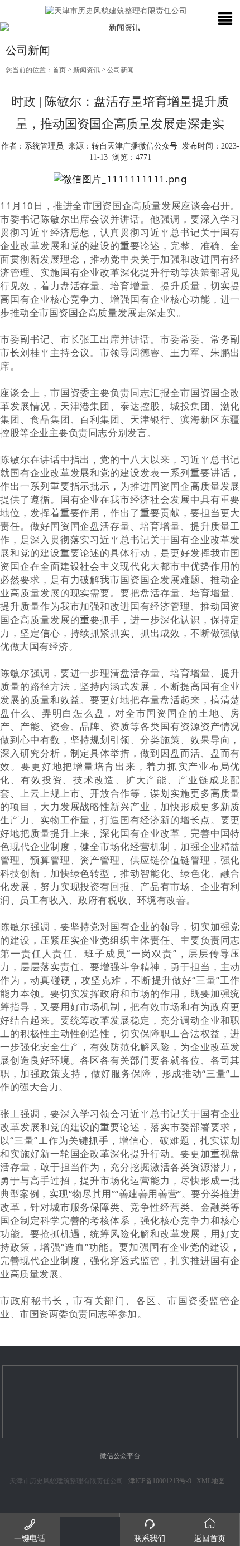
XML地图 (210, 1481)
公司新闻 (120, 70)
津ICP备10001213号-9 (159, 1481)
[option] (120, 27)
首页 (59, 70)
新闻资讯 (86, 70)
